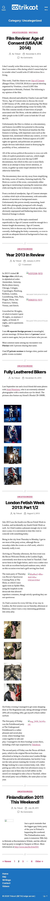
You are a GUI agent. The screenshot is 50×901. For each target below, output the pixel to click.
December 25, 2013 (33, 378)
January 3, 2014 (33, 261)
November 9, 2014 (33, 54)
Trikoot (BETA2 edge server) (22, 896)
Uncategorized (20, 32)
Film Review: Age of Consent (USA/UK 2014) (25, 43)
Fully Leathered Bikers (25, 371)
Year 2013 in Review (25, 254)
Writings (33, 32)
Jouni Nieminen (13, 389)
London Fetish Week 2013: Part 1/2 (25, 505)
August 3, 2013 (33, 513)
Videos (5, 886)
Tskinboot (36, 744)
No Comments (26, 57)
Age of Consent (37, 80)
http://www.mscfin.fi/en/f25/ (27, 847)
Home (5, 873)
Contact (6, 883)
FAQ (4, 877)
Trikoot (17, 54)
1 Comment (26, 265)
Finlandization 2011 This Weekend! (25, 800)
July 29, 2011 (33, 808)
